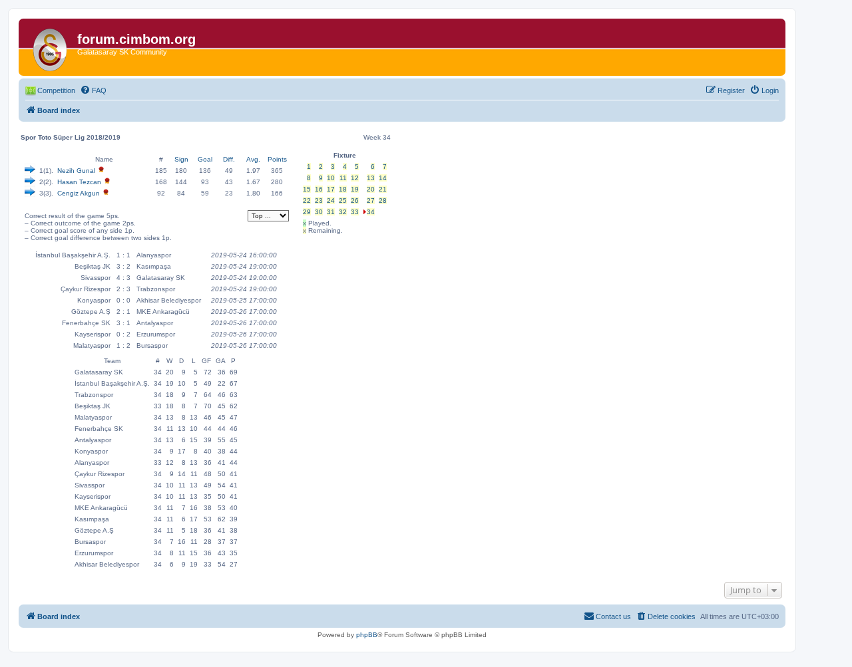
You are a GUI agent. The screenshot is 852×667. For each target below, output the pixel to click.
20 (371, 189)
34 (371, 211)
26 (355, 200)
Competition (56, 90)
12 (355, 178)
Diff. (229, 159)
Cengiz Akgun (78, 193)
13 (371, 178)
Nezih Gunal (76, 170)
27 (371, 200)
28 (383, 200)
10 (331, 178)
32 (343, 211)
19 (355, 189)
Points (277, 159)
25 (343, 200)
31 (331, 211)
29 (307, 211)
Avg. (253, 159)
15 (307, 189)
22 (307, 200)
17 (331, 189)
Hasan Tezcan (79, 182)
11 (343, 178)
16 (319, 189)
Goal (205, 159)
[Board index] (49, 47)
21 (383, 189)
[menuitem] (93, 90)
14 (383, 178)
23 (319, 200)
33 (355, 211)
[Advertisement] (343, 321)
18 (343, 189)
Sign (181, 159)
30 (319, 211)
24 (331, 200)
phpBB (366, 634)
